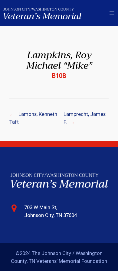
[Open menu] (112, 13)
